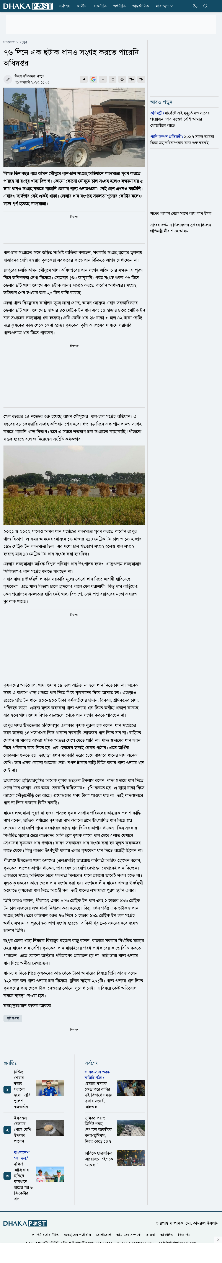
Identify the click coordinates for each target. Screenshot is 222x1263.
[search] (205, 6)
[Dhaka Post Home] (25, 1223)
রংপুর (23, 42)
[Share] (84, 79)
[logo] (28, 6)
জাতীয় (82, 6)
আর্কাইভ (166, 1234)
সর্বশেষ (64, 6)
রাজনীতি (99, 6)
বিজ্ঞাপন (184, 1234)
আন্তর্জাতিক (140, 6)
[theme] (195, 6)
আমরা (150, 1234)
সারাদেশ (162, 6)
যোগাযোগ (103, 1234)
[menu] (215, 6)
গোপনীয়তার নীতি (45, 1234)
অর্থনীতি (119, 6)
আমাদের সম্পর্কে (128, 1234)
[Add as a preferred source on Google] (93, 79)
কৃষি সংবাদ (13, 1018)
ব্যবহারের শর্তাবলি (77, 1234)
